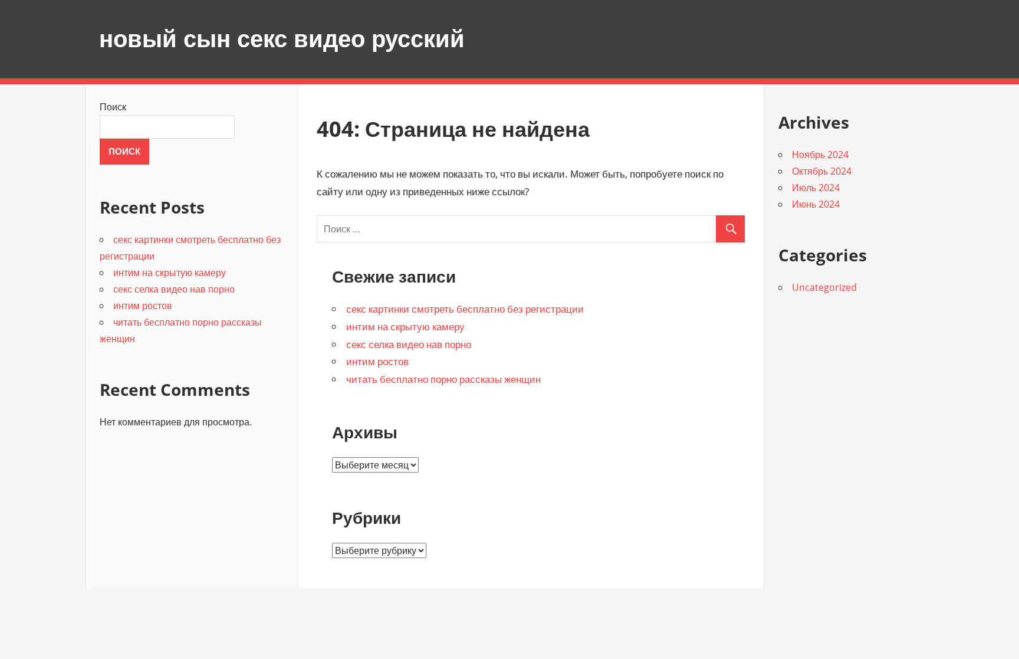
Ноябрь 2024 (820, 154)
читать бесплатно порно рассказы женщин (443, 379)
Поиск (113, 106)
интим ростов (377, 361)
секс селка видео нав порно (408, 344)
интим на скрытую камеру (405, 326)
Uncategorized (824, 287)
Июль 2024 (816, 187)
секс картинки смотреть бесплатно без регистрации (465, 309)
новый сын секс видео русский (282, 38)
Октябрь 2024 (822, 171)
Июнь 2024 (816, 204)
